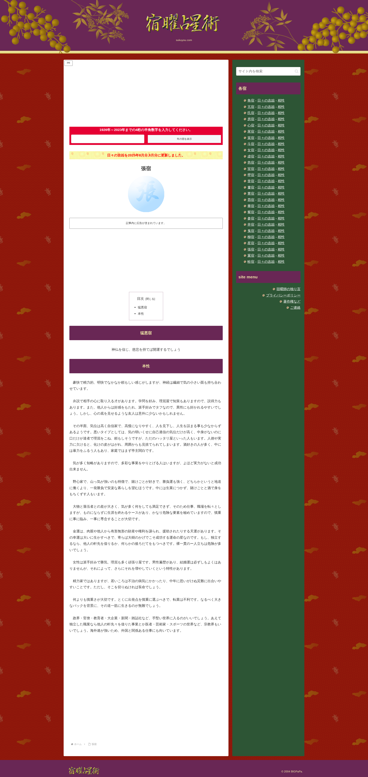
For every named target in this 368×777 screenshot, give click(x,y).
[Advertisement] (146, 93)
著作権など (292, 301)
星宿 (250, 243)
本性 (141, 313)
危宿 (250, 162)
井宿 (250, 224)
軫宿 (250, 262)
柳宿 (250, 237)
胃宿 (250, 193)
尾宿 (250, 131)
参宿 (250, 218)
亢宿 (250, 107)
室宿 (250, 169)
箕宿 (250, 138)
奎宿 (250, 181)
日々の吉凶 (266, 100)
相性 (281, 100)
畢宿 (250, 206)
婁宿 (250, 187)
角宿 (250, 100)
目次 (140, 299)
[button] (296, 71)
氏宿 (250, 113)
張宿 (250, 249)
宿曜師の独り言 (288, 289)
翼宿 (250, 255)
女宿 (250, 150)
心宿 (250, 125)
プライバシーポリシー (283, 295)
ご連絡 (295, 308)
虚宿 (250, 156)
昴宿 (250, 200)
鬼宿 (250, 231)
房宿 (250, 119)
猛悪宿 (142, 307)
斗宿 (250, 144)
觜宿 (250, 212)
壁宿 (250, 175)
